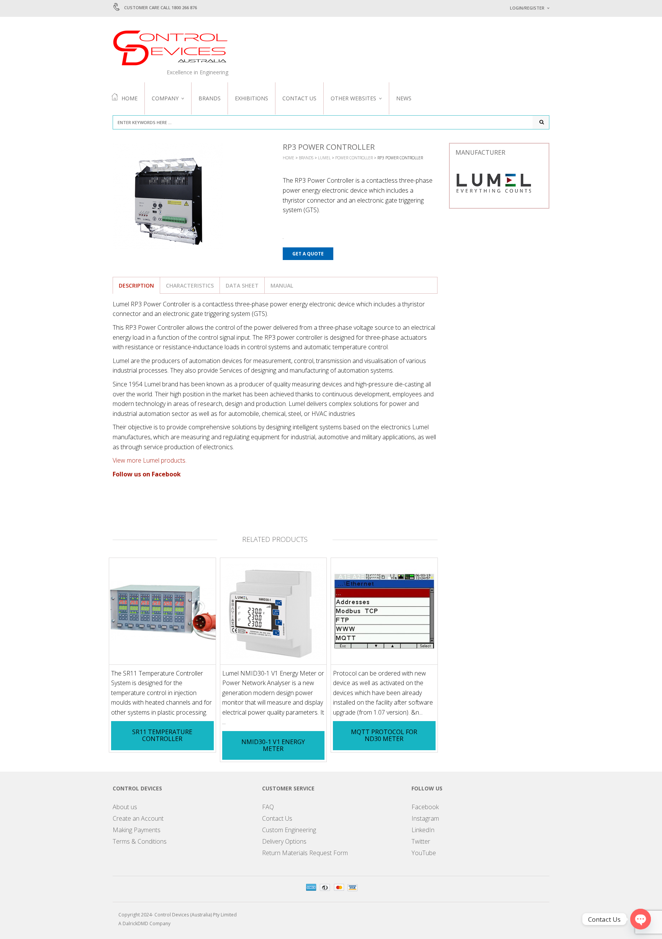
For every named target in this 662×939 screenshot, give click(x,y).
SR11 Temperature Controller (162, 735)
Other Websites (353, 98)
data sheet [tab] (242, 285)
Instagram (425, 818)
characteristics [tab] (190, 285)
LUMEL (324, 157)
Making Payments (137, 830)
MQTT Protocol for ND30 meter (384, 735)
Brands (209, 98)
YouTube (423, 853)
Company (165, 98)
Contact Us (299, 98)
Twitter (420, 841)
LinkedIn (422, 830)
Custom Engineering (289, 830)
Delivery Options (284, 841)
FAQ (268, 807)
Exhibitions (251, 98)
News (403, 98)
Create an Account (138, 818)
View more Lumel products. (150, 460)
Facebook (425, 807)
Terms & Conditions (140, 841)
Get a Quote (308, 253)
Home (129, 98)
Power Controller (354, 157)
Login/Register (527, 8)
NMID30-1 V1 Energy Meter (273, 745)
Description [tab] (136, 285)
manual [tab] (281, 285)
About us (125, 807)
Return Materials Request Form (305, 853)
